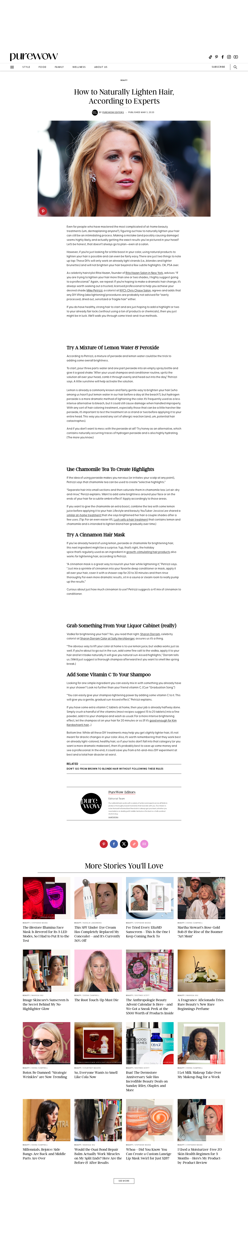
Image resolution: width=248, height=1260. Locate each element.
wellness (79, 67)
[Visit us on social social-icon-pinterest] (216, 57)
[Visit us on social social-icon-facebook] (222, 57)
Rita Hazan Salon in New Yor (143, 273)
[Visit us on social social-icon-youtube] (236, 57)
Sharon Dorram (150, 634)
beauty (124, 80)
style (26, 67)
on (149, 290)
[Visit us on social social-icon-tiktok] (210, 57)
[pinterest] (43, 211)
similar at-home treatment (84, 515)
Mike (90, 290)
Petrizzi (98, 290)
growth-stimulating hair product (147, 552)
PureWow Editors (113, 113)
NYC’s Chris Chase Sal (133, 290)
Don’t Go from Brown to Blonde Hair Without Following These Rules (115, 769)
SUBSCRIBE (218, 67)
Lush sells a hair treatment (131, 519)
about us (101, 67)
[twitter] (124, 844)
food (42, 67)
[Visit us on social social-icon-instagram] (229, 57)
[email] (6, 80)
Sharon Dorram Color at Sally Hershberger (107, 638)
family (59, 67)
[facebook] (114, 844)
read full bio (113, 817)
